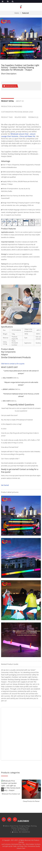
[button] (40, 38)
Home (16, 13)
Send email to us (11, 86)
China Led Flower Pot (27, 136)
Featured (25, 13)
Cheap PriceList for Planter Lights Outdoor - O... (31, 801)
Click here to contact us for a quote (12, 364)
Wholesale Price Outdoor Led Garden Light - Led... (11, 794)
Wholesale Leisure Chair (20, 134)
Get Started (5, 485)
